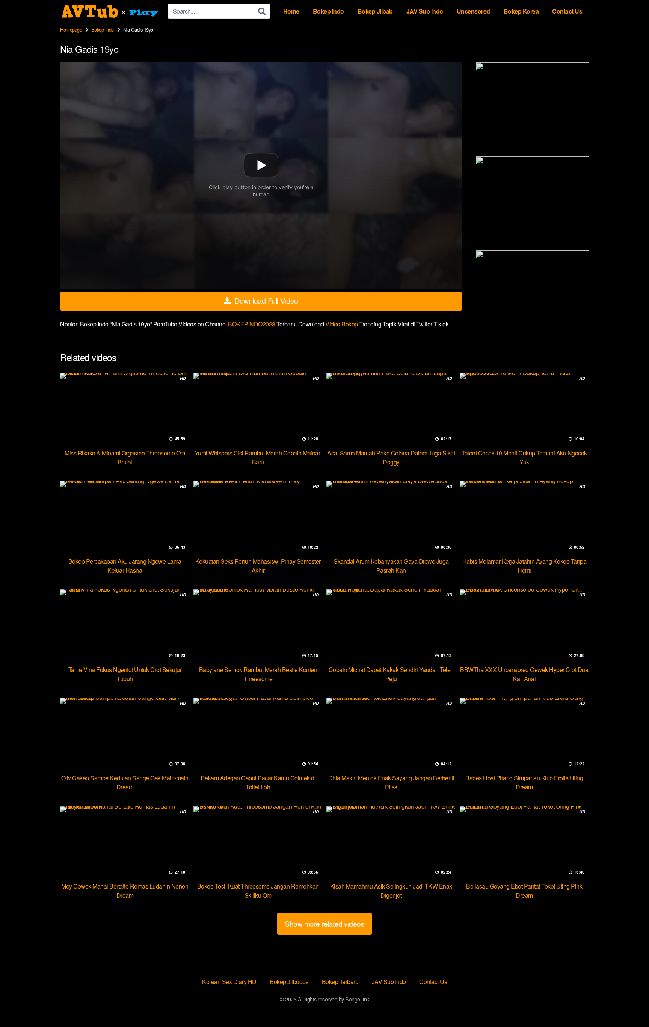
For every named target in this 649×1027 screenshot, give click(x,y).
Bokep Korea (521, 11)
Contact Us (567, 11)
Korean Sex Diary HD (229, 981)
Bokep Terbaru (340, 981)
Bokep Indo (328, 11)
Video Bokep (341, 324)
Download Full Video (265, 300)
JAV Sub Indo (424, 11)
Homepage (71, 29)
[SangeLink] (110, 11)
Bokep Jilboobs (289, 981)
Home (291, 11)
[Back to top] (628, 1003)
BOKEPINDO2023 (252, 324)
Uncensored (473, 11)
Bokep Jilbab (375, 11)
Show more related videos (324, 923)
